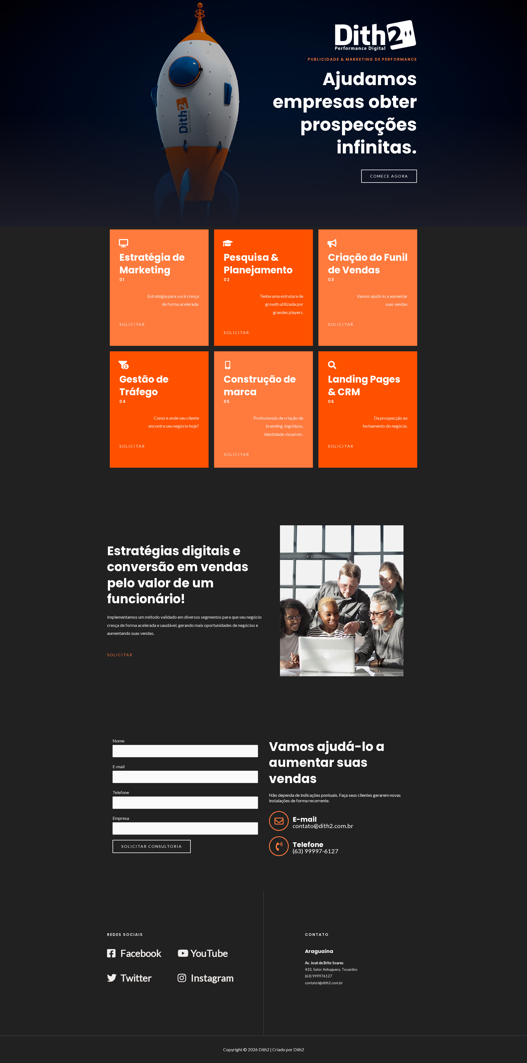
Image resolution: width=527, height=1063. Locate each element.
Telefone (121, 792)
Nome (118, 740)
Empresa (121, 818)
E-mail (119, 766)
